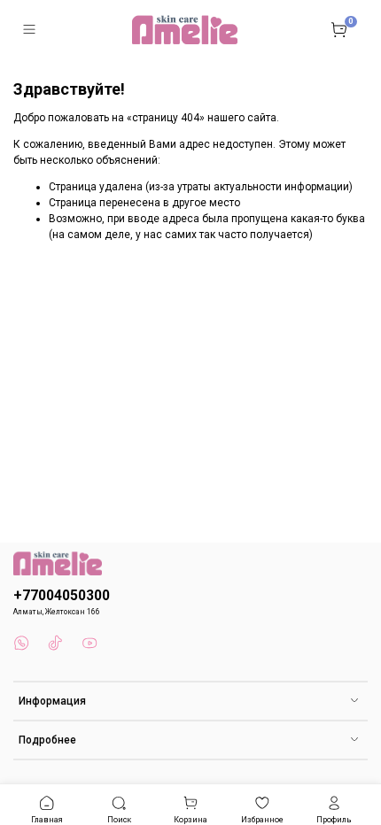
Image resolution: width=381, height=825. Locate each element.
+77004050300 (61, 596)
